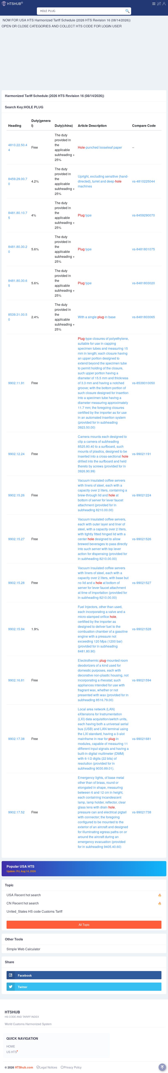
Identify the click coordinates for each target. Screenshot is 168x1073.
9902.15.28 (16, 582)
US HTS (11, 1052)
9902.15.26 (16, 495)
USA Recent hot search (24, 895)
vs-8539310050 (143, 382)
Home (10, 1046)
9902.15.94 (16, 629)
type (85, 215)
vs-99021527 (141, 582)
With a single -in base (97, 316)
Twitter (22, 987)
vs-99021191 (141, 453)
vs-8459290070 (143, 215)
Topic (9, 885)
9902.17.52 (16, 812)
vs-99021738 (141, 812)
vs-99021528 (141, 629)
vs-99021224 (141, 495)
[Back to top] (162, 1067)
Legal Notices (48, 1067)
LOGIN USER (112, 26)
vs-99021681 (141, 738)
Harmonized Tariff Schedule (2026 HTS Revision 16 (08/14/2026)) (83, 20)
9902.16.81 (16, 680)
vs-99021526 (141, 538)
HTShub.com (24, 1067)
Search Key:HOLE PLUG (24, 107)
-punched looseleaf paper (100, 147)
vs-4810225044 (143, 181)
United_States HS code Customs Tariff (34, 911)
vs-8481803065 (143, 316)
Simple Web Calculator (23, 949)
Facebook (25, 975)
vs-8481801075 (143, 249)
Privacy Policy (73, 1067)
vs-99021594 (141, 680)
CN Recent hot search (23, 903)
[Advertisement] (84, 59)
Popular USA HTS (21, 868)
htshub (15, 3)
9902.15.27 (16, 538)
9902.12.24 (16, 453)
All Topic (84, 925)
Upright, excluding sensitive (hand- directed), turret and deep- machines (103, 181)
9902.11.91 (16, 382)
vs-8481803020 (143, 283)
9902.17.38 (16, 738)
